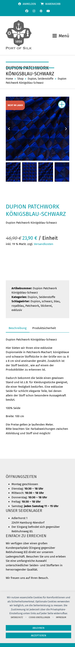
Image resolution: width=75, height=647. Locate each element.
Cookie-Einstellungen (39, 617)
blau (57, 301)
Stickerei (46, 305)
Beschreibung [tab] (18, 328)
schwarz (47, 301)
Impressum (61, 617)
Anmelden (29, 4)
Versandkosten (43, 244)
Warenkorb (53, 4)
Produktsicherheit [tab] (44, 328)
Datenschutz (17, 617)
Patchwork (32, 305)
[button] (60, 36)
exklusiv (17, 310)
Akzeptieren (38, 635)
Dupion (32, 297)
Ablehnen (38, 627)
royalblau (18, 305)
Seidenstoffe (47, 297)
